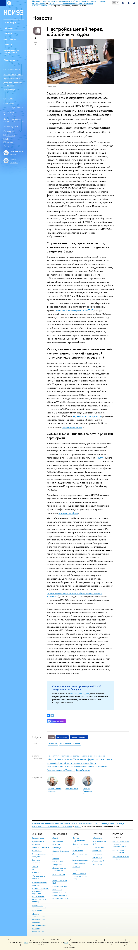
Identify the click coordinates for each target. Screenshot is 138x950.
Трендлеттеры (9, 89)
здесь (26, 942)
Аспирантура (57, 864)
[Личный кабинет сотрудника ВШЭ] (129, 3)
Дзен (8, 139)
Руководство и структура (38, 842)
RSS (7, 146)
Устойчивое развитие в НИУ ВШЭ (40, 848)
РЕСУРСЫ (97, 834)
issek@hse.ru (12, 104)
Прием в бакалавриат (60, 851)
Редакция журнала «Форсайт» (61, 770)
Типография (97, 854)
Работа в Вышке (38, 932)
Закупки (35, 866)
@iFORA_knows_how (79, 693)
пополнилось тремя (72, 426)
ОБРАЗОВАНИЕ (59, 834)
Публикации (9, 28)
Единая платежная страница (39, 926)
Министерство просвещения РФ (119, 851)
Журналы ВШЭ (98, 861)
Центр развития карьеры (58, 875)
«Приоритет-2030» (68, 512)
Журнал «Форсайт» (12, 78)
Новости (78, 826)
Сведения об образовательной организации (39, 908)
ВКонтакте (10, 135)
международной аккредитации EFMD (74, 310)
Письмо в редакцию (14, 160)
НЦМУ (100, 457)
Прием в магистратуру (57, 859)
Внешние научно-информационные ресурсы (80, 876)
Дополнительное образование (59, 869)
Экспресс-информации (13, 74)
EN (117, 3)
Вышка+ (55, 855)
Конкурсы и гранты (80, 870)
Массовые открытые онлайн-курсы (121, 857)
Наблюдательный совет (70, 743)
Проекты (8, 44)
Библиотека (97, 838)
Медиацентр (97, 857)
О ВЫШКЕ (37, 834)
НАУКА (76, 834)
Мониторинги (78, 850)
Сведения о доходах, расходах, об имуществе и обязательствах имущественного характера (40, 895)
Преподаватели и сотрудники (39, 855)
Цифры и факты (38, 838)
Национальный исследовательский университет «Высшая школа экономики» (62, 823)
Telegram (10, 131)
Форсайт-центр (83, 770)
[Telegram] (52, 715)
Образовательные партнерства (59, 887)
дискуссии (53, 743)
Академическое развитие (79, 864)
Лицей (55, 838)
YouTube (9, 142)
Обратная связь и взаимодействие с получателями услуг (60, 895)
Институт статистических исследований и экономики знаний (76, 755)
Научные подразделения (104, 823)
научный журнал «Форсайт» (87, 416)
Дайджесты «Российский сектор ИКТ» (13, 84)
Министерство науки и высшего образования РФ (121, 844)
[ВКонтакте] (48, 715)
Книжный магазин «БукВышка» (99, 848)
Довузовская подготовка (57, 842)
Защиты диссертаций (81, 860)
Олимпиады (56, 847)
